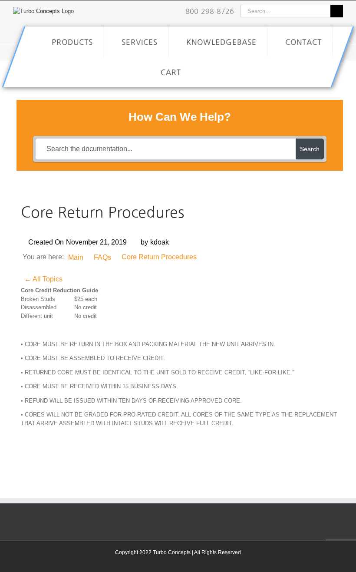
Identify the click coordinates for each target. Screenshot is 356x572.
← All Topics (43, 279)
